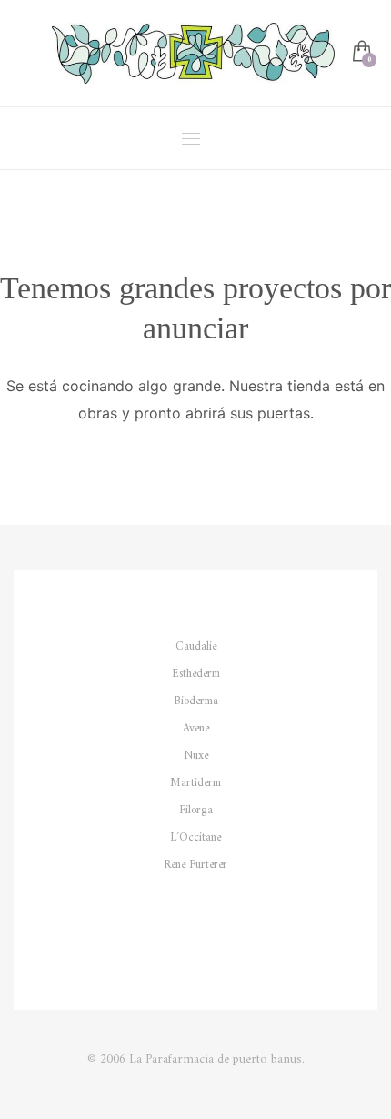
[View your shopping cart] (360, 53)
